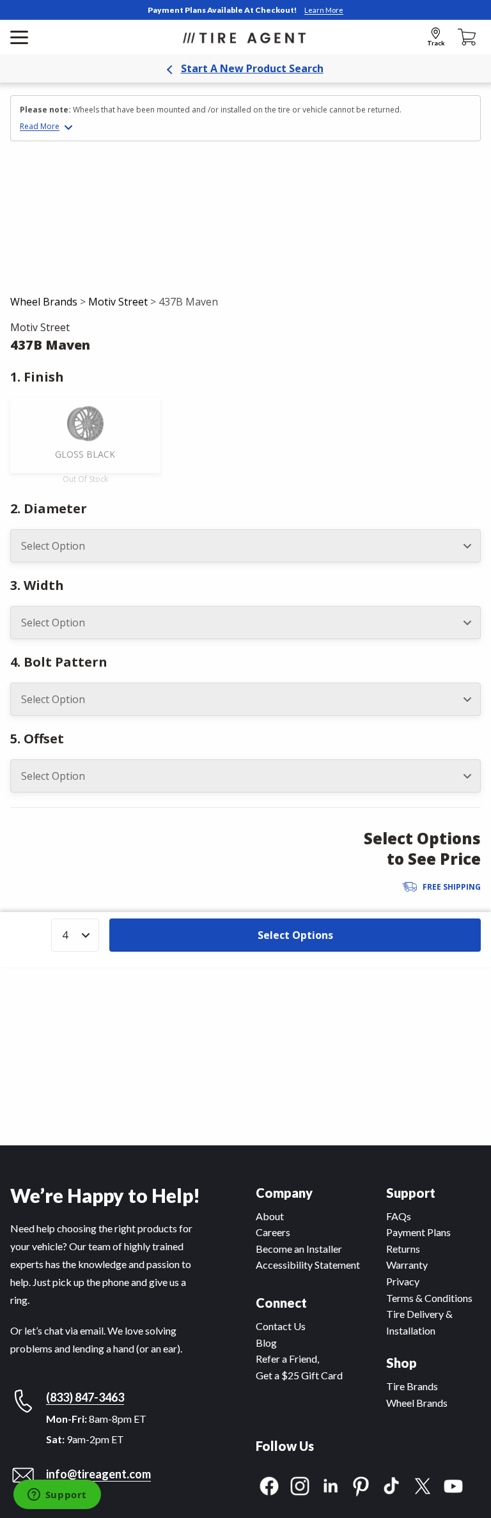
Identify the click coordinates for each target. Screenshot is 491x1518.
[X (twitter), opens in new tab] (422, 1484)
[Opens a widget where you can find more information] (57, 1496)
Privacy (402, 1281)
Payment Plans (418, 1232)
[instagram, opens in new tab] (299, 1484)
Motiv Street (118, 302)
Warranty (407, 1265)
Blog (266, 1342)
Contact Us (281, 1326)
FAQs (398, 1216)
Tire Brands (412, 1386)
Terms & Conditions (429, 1298)
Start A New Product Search (252, 68)
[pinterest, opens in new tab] (361, 1484)
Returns (403, 1249)
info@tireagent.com (98, 1474)
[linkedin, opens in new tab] (330, 1484)
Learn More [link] (323, 10)
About (270, 1216)
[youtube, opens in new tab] (453, 1484)
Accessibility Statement (308, 1265)
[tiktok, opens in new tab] (391, 1484)
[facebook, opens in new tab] (269, 1484)
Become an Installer (299, 1249)
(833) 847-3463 (85, 1397)
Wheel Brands (43, 302)
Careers (273, 1232)
